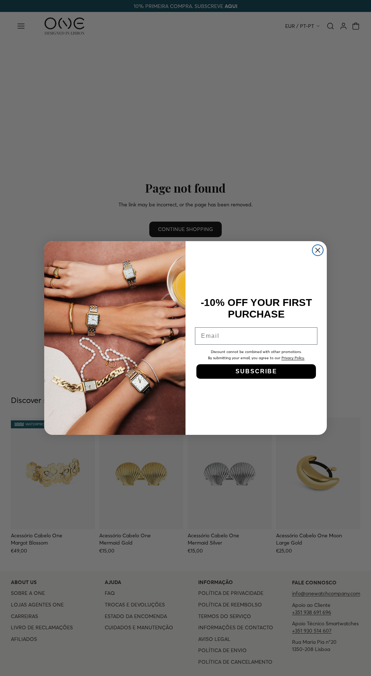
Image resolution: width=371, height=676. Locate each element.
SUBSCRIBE (256, 371)
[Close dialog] (317, 250)
